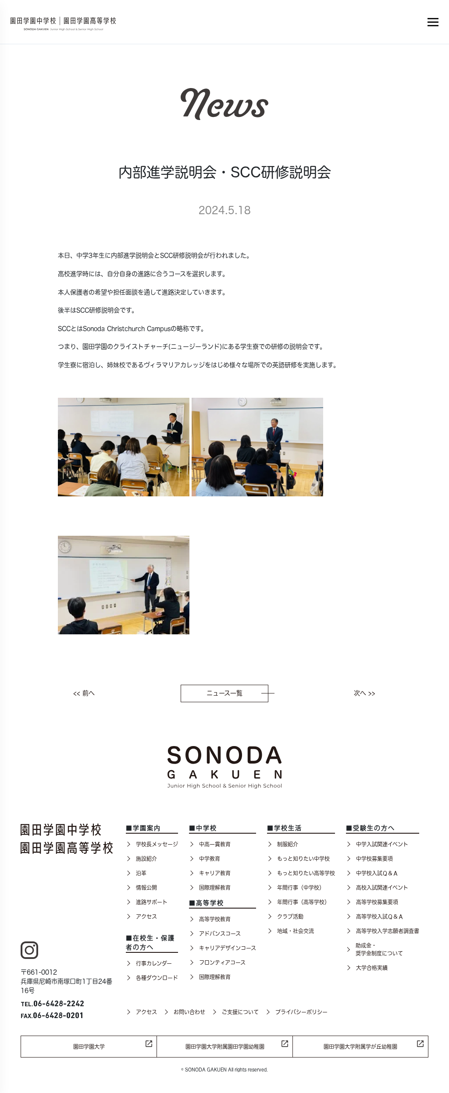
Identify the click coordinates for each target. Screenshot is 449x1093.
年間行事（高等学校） (303, 902)
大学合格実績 (372, 967)
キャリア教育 (215, 873)
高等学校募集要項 (377, 902)
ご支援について (240, 1012)
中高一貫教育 (215, 844)
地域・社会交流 (295, 931)
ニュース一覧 (224, 693)
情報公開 (146, 887)
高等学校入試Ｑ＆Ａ (379, 916)
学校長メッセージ (157, 844)
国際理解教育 (215, 887)
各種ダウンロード (157, 977)
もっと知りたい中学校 (303, 858)
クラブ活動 (290, 916)
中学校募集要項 (374, 858)
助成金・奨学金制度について (379, 949)
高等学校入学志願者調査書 (387, 931)
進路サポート (151, 902)
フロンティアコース (222, 962)
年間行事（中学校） (300, 887)
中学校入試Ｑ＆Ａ (377, 873)
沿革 (141, 873)
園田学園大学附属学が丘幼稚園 (360, 1046)
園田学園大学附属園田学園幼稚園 (224, 1046)
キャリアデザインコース (227, 948)
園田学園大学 (89, 1046)
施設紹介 (146, 858)
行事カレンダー (154, 963)
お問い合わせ (189, 1012)
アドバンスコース (220, 933)
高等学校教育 (215, 919)
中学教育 (209, 858)
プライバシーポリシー (301, 1012)
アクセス (146, 916)
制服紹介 (287, 844)
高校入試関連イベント (382, 887)
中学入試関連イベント (382, 844)
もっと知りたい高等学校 (306, 873)
